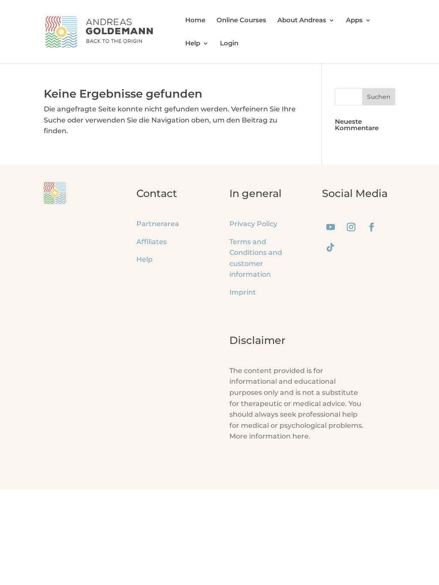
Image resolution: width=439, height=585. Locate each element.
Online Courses (241, 20)
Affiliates (151, 242)
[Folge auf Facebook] (371, 227)
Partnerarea (157, 224)
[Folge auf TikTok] (330, 247)
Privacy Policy (253, 224)
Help (192, 43)
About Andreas (301, 20)
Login (229, 43)
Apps (354, 20)
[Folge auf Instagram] (351, 227)
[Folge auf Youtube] (330, 227)
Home (195, 20)
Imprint (242, 292)
